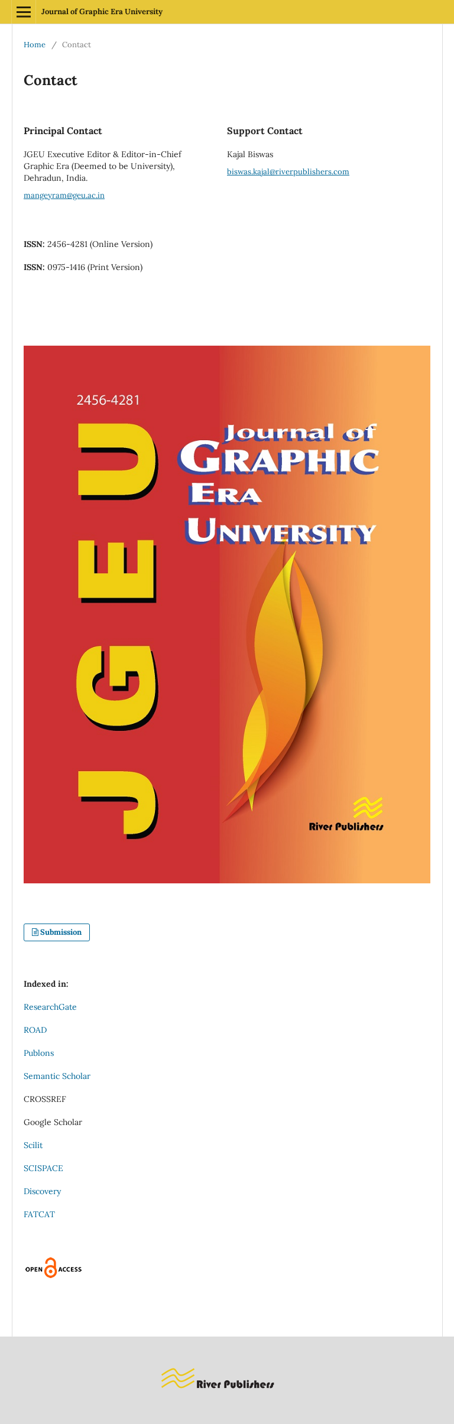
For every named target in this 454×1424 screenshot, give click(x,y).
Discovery (42, 1191)
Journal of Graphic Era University (102, 11)
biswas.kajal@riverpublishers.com (288, 172)
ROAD (35, 1030)
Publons (39, 1053)
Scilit (33, 1145)
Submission (61, 932)
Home (35, 45)
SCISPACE (43, 1168)
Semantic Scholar (57, 1076)
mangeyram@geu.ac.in (64, 195)
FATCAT (39, 1214)
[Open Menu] (23, 12)
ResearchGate (50, 1007)
